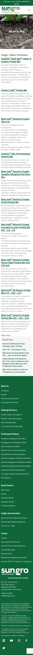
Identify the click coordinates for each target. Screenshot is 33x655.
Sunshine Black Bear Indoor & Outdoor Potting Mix (16, 60)
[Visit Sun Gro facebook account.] (26, 640)
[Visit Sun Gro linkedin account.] (3, 640)
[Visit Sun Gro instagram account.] (19, 640)
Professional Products (10, 434)
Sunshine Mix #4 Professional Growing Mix (15, 155)
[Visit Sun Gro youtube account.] (11, 640)
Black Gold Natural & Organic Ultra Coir (15, 120)
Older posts (5, 335)
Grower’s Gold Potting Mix (14, 90)
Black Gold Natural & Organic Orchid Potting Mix (15, 201)
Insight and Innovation (10, 513)
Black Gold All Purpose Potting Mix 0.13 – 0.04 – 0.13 (16, 291)
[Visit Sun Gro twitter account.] (4, 648)
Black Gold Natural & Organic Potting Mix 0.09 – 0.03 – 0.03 (15, 317)
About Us (5, 386)
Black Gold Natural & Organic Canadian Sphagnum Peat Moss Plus (15, 174)
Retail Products (7, 485)
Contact (4, 533)
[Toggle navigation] (29, 10)
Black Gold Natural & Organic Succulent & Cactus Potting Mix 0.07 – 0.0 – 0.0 (15, 227)
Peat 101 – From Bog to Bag (14, 349)
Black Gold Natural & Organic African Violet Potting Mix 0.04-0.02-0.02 (15, 262)
